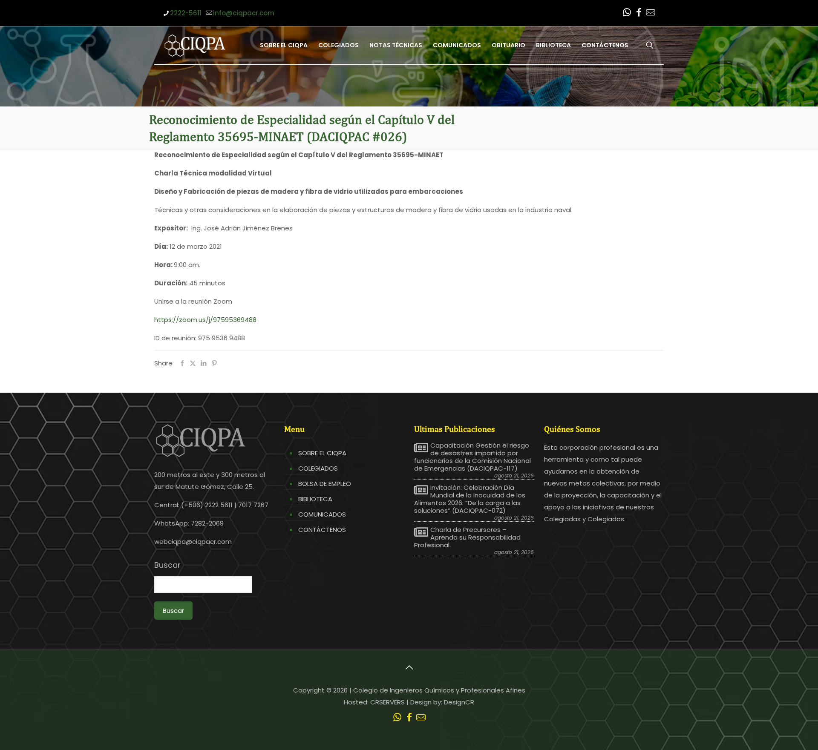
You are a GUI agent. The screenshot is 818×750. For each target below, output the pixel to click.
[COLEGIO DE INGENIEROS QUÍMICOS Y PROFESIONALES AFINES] (195, 45)
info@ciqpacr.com (243, 13)
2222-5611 (186, 13)
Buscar (167, 565)
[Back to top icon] (409, 667)
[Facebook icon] (638, 13)
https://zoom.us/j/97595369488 (205, 319)
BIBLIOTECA (315, 498)
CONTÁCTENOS (322, 529)
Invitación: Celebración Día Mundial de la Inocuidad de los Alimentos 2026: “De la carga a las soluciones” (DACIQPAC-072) (469, 499)
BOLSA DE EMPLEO (324, 483)
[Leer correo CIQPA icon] (650, 13)
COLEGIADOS (318, 468)
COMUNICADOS (322, 514)
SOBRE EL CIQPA (322, 452)
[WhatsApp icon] (626, 13)
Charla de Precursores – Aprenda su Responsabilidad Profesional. (467, 537)
